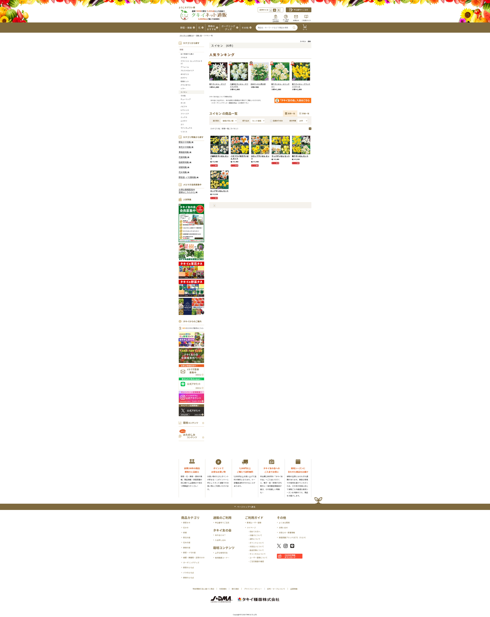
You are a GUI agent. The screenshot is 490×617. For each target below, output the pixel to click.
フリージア (185, 113)
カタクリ (184, 78)
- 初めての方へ (254, 531)
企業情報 (293, 589)
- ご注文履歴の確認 (256, 561)
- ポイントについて (256, 542)
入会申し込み (220, 540)
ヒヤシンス (185, 110)
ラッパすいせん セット (281, 156)
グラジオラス (186, 85)
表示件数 (292, 120)
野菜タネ (186, 522)
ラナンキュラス (186, 128)
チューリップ (186, 99)
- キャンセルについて (257, 554)
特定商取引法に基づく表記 (203, 589)
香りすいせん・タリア (217, 84)
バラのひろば (188, 572)
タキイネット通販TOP (187, 35)
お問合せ (296, 20)
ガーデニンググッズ (191, 562)
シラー (183, 88)
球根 (181, 49)
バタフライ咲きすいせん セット (240, 157)
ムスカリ (184, 121)
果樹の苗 (186, 547)
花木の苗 (186, 542)
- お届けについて (255, 535)
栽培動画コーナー (222, 557)
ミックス (184, 117)
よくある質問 (284, 522)
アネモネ (184, 57)
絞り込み (245, 120)
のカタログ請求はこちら (192, 328)
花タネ (185, 527)
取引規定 (235, 589)
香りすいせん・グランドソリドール (301, 85)
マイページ (251, 527)
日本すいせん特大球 (258, 84)
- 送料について (254, 539)
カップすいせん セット (219, 191)
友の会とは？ (220, 535)
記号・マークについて (276, 589)
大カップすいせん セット (260, 157)
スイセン (184, 92)
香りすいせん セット (300, 156)
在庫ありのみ (278, 120)
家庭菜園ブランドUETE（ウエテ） (293, 537)
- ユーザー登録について (257, 557)
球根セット (185, 81)
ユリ (182, 124)
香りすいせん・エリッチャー (280, 85)
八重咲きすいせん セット (219, 157)
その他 (183, 95)
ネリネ (183, 103)
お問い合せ (283, 527)
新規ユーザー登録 (254, 522)
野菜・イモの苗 (189, 552)
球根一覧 (199, 35)
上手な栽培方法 (221, 552)
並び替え (216, 120)
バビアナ (184, 106)
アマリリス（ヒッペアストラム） (191, 62)
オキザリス (185, 74)
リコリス (184, 131)
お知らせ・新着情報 (287, 532)
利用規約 (222, 589)
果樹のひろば (188, 577)
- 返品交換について (256, 550)
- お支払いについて (256, 546)
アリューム (185, 67)
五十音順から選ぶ (187, 54)
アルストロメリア (187, 70)
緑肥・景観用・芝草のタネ (194, 557)
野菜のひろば (188, 567)
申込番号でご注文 (222, 522)
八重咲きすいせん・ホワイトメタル (239, 85)
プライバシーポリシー (253, 589)
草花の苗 (186, 537)
